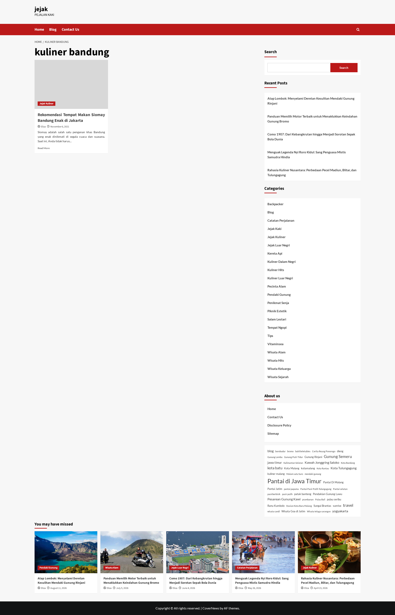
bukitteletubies (302, 451)
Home (39, 29)
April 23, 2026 (321, 588)
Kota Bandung (348, 462)
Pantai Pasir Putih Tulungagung (315, 489)
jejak (41, 9)
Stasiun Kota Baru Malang (299, 505)
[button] (358, 29)
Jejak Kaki (274, 229)
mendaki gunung (313, 474)
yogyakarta (340, 511)
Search (270, 52)
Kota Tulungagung (344, 468)
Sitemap (273, 433)
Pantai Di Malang (333, 482)
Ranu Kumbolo (276, 505)
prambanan (308, 499)
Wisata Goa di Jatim (293, 511)
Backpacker (275, 204)
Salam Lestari (276, 319)
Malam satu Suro (294, 474)
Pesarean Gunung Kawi (284, 499)
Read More (44, 148)
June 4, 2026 (188, 588)
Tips (270, 336)
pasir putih (287, 494)
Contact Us (70, 29)
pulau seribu (334, 499)
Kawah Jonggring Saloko (322, 462)
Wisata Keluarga (279, 368)
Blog (53, 29)
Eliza (43, 126)
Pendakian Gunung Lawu (327, 494)
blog (270, 451)
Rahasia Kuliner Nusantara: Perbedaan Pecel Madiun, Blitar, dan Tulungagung (312, 172)
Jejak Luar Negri (278, 245)
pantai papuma (291, 489)
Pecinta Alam (276, 286)
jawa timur (274, 462)
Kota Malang (291, 468)
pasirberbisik (273, 494)
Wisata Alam (276, 352)
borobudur (280, 451)
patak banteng (302, 494)
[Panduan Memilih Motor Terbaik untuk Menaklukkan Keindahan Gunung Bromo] (131, 552)
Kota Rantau (323, 468)
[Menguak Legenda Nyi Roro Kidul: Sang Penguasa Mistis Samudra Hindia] (263, 552)
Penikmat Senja (278, 303)
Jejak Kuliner (46, 103)
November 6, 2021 (59, 126)
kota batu (274, 468)
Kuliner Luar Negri (280, 278)
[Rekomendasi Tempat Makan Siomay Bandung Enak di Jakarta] (71, 84)
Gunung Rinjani (313, 457)
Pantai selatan (340, 489)
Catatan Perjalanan (280, 220)
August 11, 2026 (58, 588)
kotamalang (308, 468)
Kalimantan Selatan (293, 462)
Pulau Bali (320, 499)
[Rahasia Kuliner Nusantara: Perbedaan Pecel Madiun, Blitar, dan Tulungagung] (329, 552)
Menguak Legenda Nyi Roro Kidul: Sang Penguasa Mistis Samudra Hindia (306, 154)
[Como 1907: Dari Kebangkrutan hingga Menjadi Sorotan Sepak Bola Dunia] (197, 552)
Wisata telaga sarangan (319, 511)
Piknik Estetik (277, 311)
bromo (290, 451)
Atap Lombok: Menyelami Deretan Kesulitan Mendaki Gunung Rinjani (310, 101)
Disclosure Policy (279, 425)
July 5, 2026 (122, 588)
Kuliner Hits (275, 270)
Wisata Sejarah (278, 377)
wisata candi (273, 511)
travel (348, 505)
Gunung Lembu (274, 457)
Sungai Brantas (322, 505)
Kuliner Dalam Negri (281, 261)
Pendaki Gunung (279, 294)
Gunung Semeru (338, 456)
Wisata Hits (275, 360)
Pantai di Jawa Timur (294, 481)
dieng (340, 451)
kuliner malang (276, 473)
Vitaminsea (275, 344)
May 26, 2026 (254, 588)
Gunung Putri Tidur (293, 457)
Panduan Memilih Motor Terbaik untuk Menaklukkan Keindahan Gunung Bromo (312, 118)
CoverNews (210, 608)
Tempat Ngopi (277, 327)
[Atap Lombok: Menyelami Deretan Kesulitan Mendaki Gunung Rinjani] (66, 552)
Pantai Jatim (274, 488)
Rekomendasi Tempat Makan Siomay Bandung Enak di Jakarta (71, 117)
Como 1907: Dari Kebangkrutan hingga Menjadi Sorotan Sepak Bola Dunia (311, 136)
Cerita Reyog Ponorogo (323, 451)
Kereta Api (274, 253)
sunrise (337, 505)
